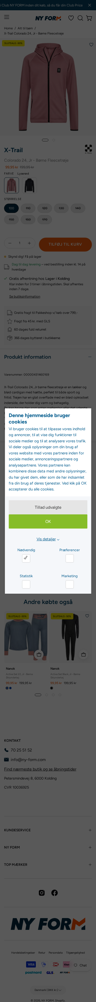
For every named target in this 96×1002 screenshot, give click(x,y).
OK (48, 521)
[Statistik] (26, 584)
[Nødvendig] (26, 558)
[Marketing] (70, 584)
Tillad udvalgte (48, 507)
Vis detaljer (46, 539)
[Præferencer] (70, 558)
